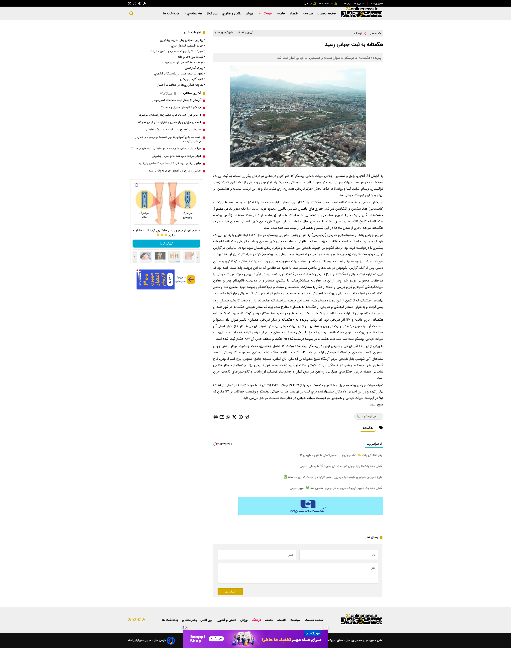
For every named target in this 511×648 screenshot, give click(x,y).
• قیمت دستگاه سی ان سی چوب (183, 62)
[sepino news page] (310, 514)
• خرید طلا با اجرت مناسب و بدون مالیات (178, 51)
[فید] (145, 3)
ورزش (250, 13)
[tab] (193, 93)
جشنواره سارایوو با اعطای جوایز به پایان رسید (175, 170)
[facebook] (240, 416)
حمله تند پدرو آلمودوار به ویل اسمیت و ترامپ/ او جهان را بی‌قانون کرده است (168, 139)
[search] (131, 13)
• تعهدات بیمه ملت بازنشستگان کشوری (179, 73)
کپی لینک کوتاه (368, 416)
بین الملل (212, 13)
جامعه (281, 13)
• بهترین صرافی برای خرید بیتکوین (182, 40)
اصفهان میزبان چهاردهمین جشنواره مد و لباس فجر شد (169, 122)
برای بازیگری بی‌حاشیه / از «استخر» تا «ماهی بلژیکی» (170, 163)
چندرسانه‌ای (194, 13)
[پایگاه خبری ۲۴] (361, 17)
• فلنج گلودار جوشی (192, 79)
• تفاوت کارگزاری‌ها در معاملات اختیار (181, 84)
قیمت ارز (308, 3)
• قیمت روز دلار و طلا (191, 56)
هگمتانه (367, 427)
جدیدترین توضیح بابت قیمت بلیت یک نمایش (173, 129)
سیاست (308, 13)
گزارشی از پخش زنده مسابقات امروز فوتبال (176, 100)
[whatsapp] (228, 416)
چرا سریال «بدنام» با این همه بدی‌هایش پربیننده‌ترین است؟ (166, 148)
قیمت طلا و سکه (326, 3)
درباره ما (348, 3)
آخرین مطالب (192, 93)
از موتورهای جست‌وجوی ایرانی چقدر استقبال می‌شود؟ (170, 115)
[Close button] (326, 627)
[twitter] (234, 416)
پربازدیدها (165, 93)
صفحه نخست (326, 13)
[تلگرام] (140, 3)
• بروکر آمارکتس (195, 67)
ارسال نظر (230, 591)
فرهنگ (267, 13)
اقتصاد (294, 13)
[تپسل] (185, 627)
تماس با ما (359, 3)
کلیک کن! (166, 243)
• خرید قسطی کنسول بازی (188, 45)
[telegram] (247, 416)
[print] (215, 417)
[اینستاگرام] (134, 3)
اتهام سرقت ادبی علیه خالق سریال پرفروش (176, 156)
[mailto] (222, 416)
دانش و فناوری (232, 13)
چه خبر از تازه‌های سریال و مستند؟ (181, 107)
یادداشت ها (171, 13)
